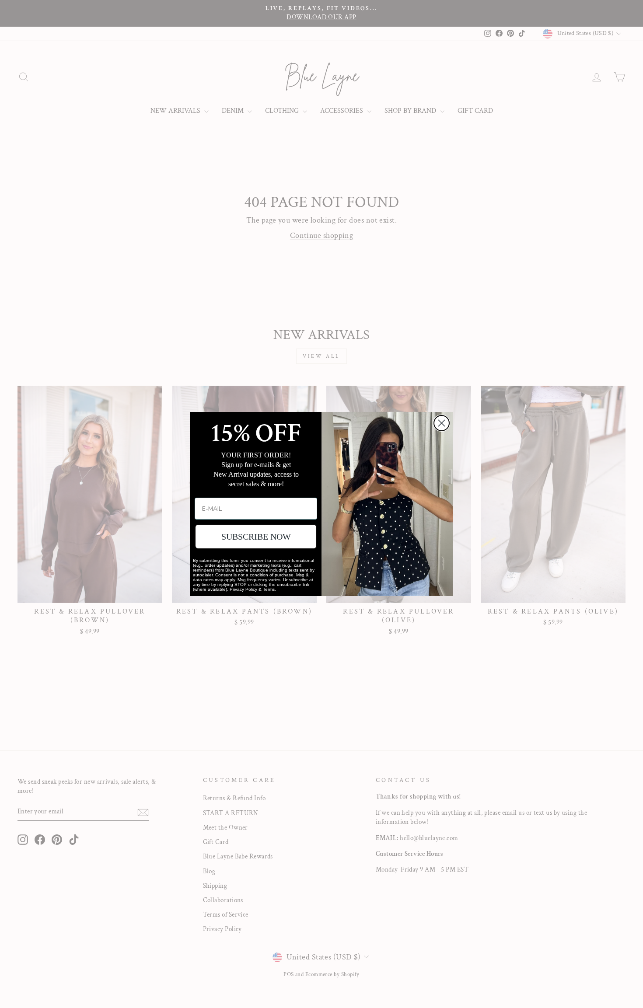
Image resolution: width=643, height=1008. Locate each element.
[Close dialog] (441, 423)
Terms (269, 589)
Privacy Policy (243, 589)
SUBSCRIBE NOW (256, 536)
